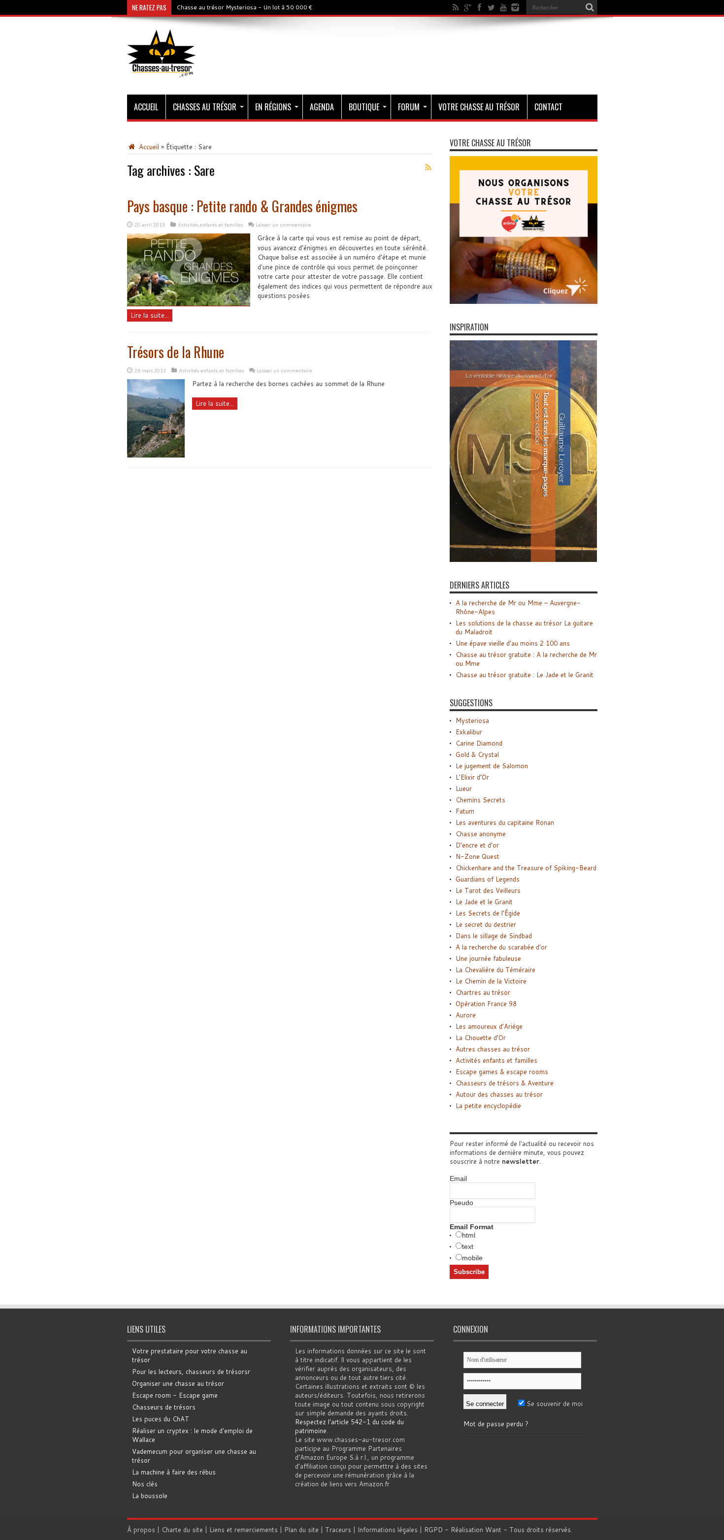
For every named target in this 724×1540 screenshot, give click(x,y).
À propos (141, 1529)
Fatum (465, 811)
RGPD (433, 1529)
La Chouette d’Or (481, 1037)
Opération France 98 (486, 1003)
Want (493, 1529)
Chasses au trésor (204, 107)
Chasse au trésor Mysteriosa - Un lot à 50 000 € (244, 7)
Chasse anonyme (481, 833)
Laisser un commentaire (283, 224)
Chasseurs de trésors (164, 1407)
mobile (472, 1258)
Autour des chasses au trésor (499, 1094)
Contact (548, 107)
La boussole (149, 1495)
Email (458, 1178)
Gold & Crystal (477, 754)
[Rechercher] (590, 7)
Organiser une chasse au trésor (178, 1383)
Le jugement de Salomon (492, 765)
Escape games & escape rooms (502, 1071)
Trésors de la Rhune (175, 352)
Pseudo (461, 1203)
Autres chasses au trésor (493, 1049)
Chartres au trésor (483, 992)
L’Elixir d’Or (472, 777)
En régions (273, 107)
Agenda (322, 107)
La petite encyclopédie (488, 1105)
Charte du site (182, 1529)
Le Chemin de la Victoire (491, 981)
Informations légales (388, 1529)
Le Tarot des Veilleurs (488, 890)
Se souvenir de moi (554, 1403)
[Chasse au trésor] (161, 70)
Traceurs (338, 1529)
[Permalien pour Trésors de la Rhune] (156, 455)
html (468, 1235)
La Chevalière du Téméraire (495, 969)
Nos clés (145, 1483)
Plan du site (301, 1529)
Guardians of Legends (488, 879)
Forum (409, 107)
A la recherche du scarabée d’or (501, 947)
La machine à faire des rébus (174, 1472)
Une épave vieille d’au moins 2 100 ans (513, 643)
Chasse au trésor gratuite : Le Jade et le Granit (524, 674)
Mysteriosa (472, 720)
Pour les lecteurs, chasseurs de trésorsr (191, 1371)
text (467, 1246)
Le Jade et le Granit (484, 901)
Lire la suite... (150, 315)
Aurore (466, 1015)
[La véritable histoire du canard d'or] (523, 559)
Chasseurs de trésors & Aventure (505, 1083)
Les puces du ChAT (160, 1418)
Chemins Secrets (480, 799)
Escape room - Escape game (175, 1395)
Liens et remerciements (243, 1529)
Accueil (146, 107)
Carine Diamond (479, 743)
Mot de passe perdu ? (495, 1423)
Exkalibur (469, 731)
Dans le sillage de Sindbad (494, 935)
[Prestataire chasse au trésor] (523, 301)
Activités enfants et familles (210, 224)
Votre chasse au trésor (479, 107)
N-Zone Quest (477, 856)
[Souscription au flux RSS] (428, 167)
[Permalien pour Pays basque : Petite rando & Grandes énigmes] (188, 303)
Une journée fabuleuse (488, 958)
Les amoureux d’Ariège (489, 1026)
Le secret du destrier (486, 924)
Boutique (364, 107)
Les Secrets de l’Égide (488, 913)
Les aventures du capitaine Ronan (505, 822)
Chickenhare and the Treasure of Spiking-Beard (526, 867)
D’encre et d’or (477, 845)
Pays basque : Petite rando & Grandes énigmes (242, 206)
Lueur (464, 788)
